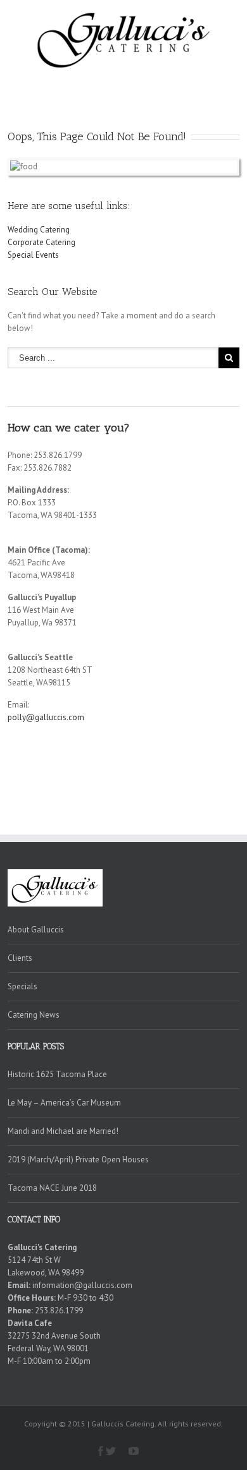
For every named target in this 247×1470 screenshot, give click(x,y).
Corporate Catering (41, 242)
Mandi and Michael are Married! (63, 1131)
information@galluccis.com (82, 1285)
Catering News (34, 1014)
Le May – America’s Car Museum (64, 1102)
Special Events (33, 255)
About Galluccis (36, 929)
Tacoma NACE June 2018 (52, 1188)
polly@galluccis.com (46, 717)
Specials (22, 986)
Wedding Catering (39, 229)
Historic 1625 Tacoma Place (57, 1074)
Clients (20, 958)
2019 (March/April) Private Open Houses (78, 1159)
